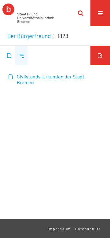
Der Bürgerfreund (29, 36)
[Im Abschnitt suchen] (100, 55)
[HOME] (28, 13)
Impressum (59, 228)
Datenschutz (88, 228)
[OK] (80, 13)
